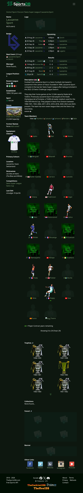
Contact (65, 482)
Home (8, 12)
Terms (71, 478)
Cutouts (48, 118)
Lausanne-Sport (47, 12)
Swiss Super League (32, 12)
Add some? (14, 126)
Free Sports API (12, 482)
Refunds (73, 480)
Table (75, 118)
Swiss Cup (10, 186)
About (64, 478)
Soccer (20, 12)
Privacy (65, 480)
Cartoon (57, 118)
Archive (14, 152)
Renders (66, 118)
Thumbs (39, 118)
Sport (14, 12)
